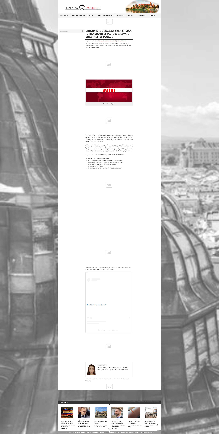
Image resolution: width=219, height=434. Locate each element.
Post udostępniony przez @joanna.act (108, 330)
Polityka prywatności (92, 432)
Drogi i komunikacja (78, 15)
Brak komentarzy (121, 41)
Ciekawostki (141, 15)
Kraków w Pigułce (83, 7)
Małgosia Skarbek (104, 41)
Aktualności (64, 15)
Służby (91, 15)
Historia (130, 15)
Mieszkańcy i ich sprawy (105, 15)
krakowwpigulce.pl (80, 432)
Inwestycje (120, 15)
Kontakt (152, 15)
